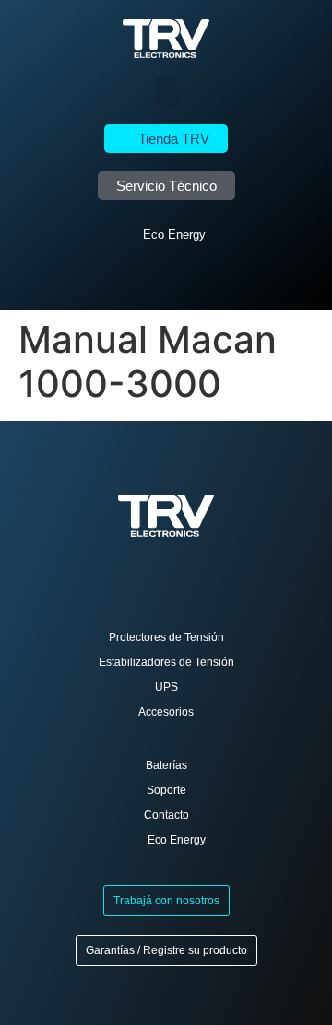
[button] (166, 91)
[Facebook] (153, 280)
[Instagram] (180, 280)
